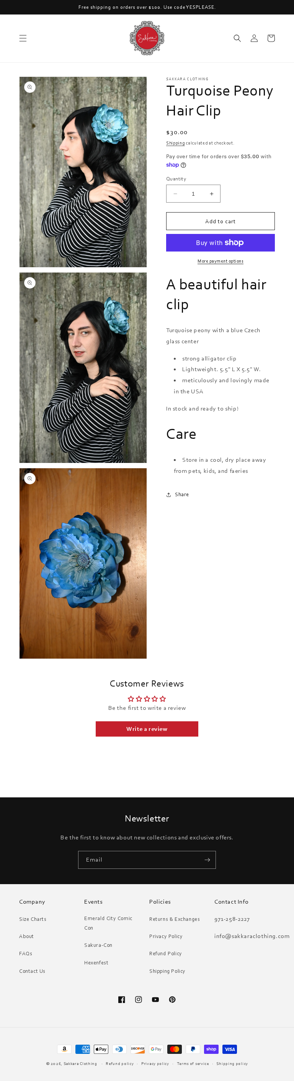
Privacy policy (155, 1063)
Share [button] (182, 494)
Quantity (176, 178)
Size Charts (33, 919)
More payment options (220, 261)
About (26, 936)
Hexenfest (96, 962)
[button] (23, 38)
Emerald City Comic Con (108, 923)
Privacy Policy (166, 936)
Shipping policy (232, 1063)
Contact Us (32, 971)
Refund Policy (165, 953)
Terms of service (193, 1063)
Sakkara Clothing (81, 1063)
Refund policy (120, 1063)
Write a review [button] (146, 729)
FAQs (25, 953)
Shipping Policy (167, 971)
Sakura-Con (98, 945)
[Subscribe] (207, 860)
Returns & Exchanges (174, 919)
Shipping (175, 143)
